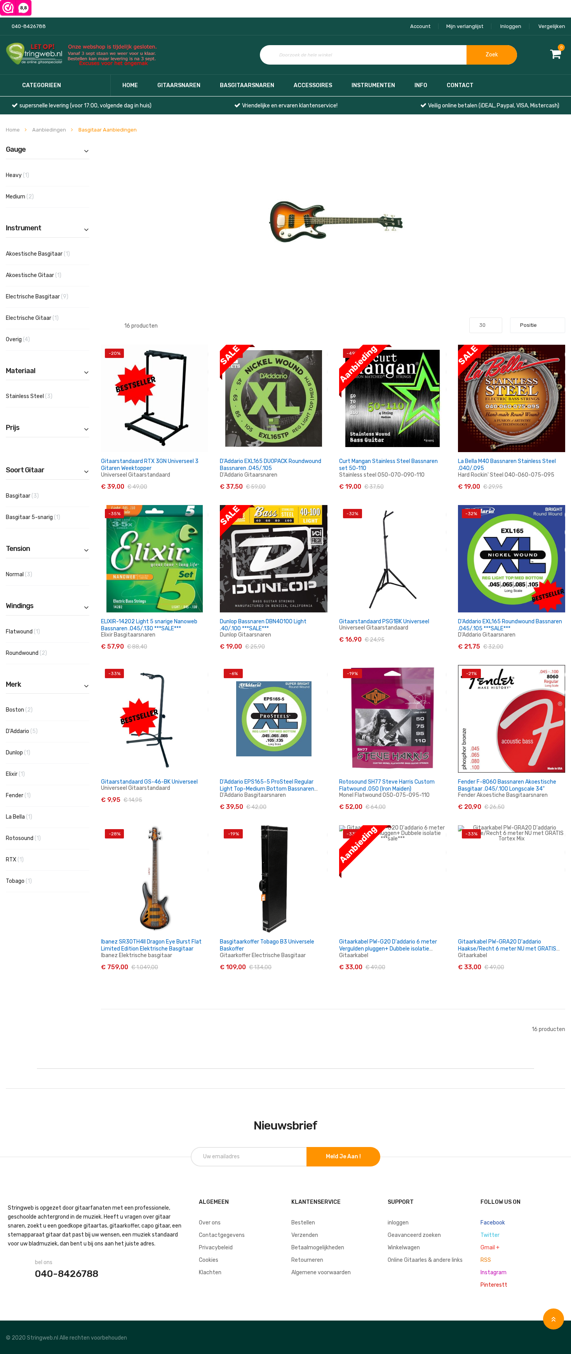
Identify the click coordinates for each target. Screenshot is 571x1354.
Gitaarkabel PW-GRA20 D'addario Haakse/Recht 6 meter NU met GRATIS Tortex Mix (507, 948)
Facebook (492, 1222)
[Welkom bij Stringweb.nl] (83, 55)
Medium (32, 196)
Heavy (26, 175)
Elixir (24, 773)
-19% (352, 673)
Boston (31, 709)
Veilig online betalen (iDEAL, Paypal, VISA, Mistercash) (493, 105)
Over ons (210, 1222)
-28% (114, 834)
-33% (114, 673)
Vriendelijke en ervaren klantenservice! (290, 105)
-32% (352, 513)
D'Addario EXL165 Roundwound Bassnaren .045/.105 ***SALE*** (510, 625)
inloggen (398, 1222)
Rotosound (32, 838)
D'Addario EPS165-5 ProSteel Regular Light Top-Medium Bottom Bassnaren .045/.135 (267, 789)
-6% (233, 673)
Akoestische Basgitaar (47, 253)
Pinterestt (493, 1285)
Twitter (490, 1235)
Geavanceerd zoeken (414, 1235)
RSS (485, 1260)
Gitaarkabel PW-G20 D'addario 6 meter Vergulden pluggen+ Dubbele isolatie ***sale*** (388, 948)
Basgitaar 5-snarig (42, 517)
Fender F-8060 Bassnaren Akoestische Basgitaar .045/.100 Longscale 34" (507, 785)
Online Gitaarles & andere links (425, 1260)
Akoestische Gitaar (42, 275)
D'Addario (34, 731)
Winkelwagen (404, 1247)
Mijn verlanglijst (464, 26)
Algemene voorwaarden (321, 1272)
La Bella (28, 816)
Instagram (493, 1272)
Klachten (210, 1272)
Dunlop (27, 752)
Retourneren (307, 1260)
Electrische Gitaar (41, 317)
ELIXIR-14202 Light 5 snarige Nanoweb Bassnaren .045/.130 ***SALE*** (149, 625)
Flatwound (32, 631)
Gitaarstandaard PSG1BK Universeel (384, 621)
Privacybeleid (216, 1247)
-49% (352, 353)
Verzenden (304, 1235)
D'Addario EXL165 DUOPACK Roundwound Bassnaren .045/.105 (270, 465)
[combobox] (388, 55)
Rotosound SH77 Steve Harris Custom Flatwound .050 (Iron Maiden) (387, 785)
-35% (114, 513)
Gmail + (490, 1247)
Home (130, 85)
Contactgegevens (222, 1235)
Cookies (208, 1260)
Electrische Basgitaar (47, 296)
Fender (27, 795)
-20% (114, 353)
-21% (471, 673)
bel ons (43, 1262)
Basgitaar (34, 495)
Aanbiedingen (49, 130)
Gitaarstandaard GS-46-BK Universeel (149, 782)
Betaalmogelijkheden (317, 1247)
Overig (30, 339)
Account (420, 26)
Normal (31, 574)
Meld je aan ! (343, 1156)
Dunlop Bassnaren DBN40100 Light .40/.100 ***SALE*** (263, 625)
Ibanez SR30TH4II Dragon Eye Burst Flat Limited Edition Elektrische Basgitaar (151, 945)
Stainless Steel (41, 396)
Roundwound (38, 652)
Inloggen (510, 26)
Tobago (28, 880)
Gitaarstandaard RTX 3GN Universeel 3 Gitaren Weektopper (149, 465)
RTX (24, 859)
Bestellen (303, 1222)
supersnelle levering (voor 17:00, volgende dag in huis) (85, 105)
